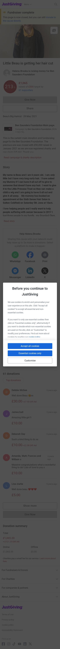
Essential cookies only (30, 353)
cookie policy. (35, 337)
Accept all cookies (30, 346)
